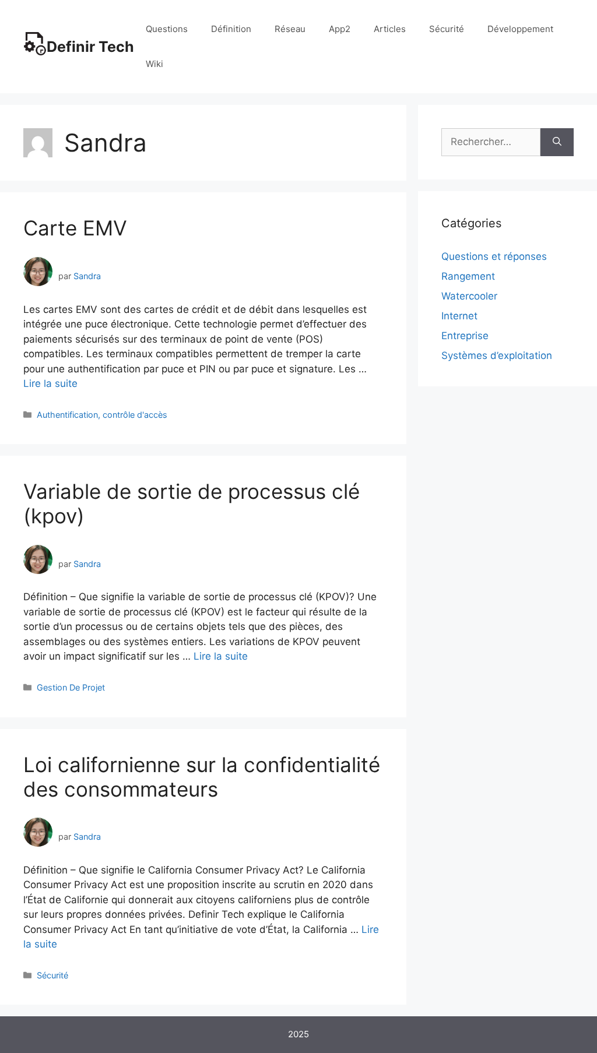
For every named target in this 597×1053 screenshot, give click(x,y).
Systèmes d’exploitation (496, 355)
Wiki (154, 63)
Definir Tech (90, 46)
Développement (520, 28)
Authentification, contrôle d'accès (102, 415)
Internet (459, 316)
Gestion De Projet (71, 687)
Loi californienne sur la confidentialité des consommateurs (201, 776)
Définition (231, 28)
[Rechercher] (557, 142)
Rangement (468, 276)
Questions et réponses (494, 256)
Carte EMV (75, 228)
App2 (339, 28)
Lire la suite (50, 383)
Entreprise (465, 335)
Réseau (290, 28)
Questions (167, 28)
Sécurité (446, 28)
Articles (390, 28)
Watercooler (469, 296)
